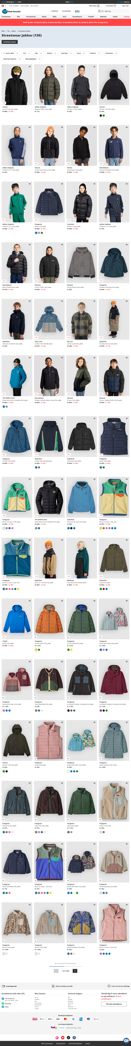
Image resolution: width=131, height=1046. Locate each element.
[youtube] (62, 1037)
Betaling (70, 1001)
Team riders (38, 1003)
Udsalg (126, 17)
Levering (70, 1003)
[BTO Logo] (22, 11)
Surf (64, 17)
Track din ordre (72, 1008)
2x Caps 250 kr (103, 22)
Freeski (91, 17)
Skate (44, 17)
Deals (115, 17)
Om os (36, 997)
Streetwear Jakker (24, 31)
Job (36, 1001)
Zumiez (37, 1008)
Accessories (31, 17)
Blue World (34, 6)
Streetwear (6, 17)
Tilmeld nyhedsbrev (114, 1004)
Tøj (8, 31)
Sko (18, 17)
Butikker (37, 999)
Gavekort (70, 1007)
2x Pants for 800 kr (40, 22)
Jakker (14, 31)
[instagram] (57, 1037)
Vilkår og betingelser (47, 1043)
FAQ (69, 997)
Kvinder (66, 11)
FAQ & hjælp (24, 6)
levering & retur (11, 2)
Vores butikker (14, 6)
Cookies (87, 1043)
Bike (54, 17)
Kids (77, 11)
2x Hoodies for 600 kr (70, 22)
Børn (3, 31)
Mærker (103, 17)
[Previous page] (56, 971)
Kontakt (70, 999)
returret (123, 2)
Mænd (54, 11)
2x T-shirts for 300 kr (86, 22)
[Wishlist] (30, 66)
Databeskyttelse (60, 1043)
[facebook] (74, 1037)
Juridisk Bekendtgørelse (75, 1043)
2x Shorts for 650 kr (55, 22)
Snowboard (77, 17)
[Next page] (75, 971)
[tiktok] (68, 1037)
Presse (37, 1007)
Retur (69, 1005)
